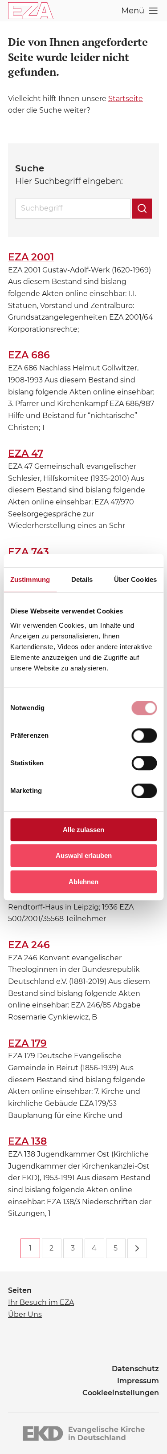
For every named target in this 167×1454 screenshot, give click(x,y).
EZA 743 (28, 552)
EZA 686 (29, 355)
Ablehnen (83, 881)
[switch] (144, 735)
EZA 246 (29, 945)
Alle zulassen (83, 829)
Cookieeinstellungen (120, 1393)
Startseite (125, 98)
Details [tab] (82, 579)
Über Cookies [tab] (135, 579)
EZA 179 (27, 1043)
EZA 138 (27, 1141)
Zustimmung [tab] (30, 579)
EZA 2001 (31, 257)
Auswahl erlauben (84, 855)
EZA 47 (25, 453)
